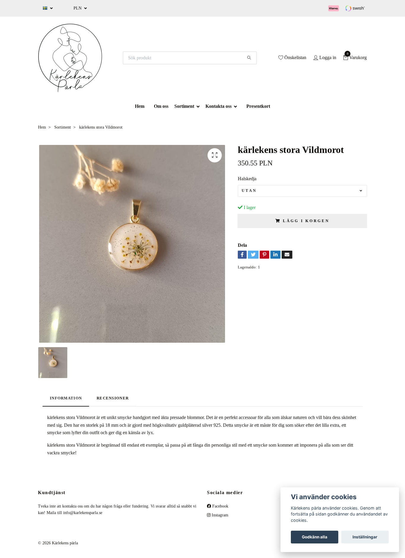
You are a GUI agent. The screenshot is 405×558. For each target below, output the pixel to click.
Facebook (219, 506)
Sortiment (184, 106)
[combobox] (302, 191)
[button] (199, 106)
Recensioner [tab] (113, 398)
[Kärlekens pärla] (70, 58)
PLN (78, 8)
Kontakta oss (218, 106)
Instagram (219, 515)
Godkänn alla (314, 537)
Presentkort (258, 106)
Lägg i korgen (306, 221)
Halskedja (247, 178)
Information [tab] (66, 398)
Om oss (161, 106)
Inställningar (365, 537)
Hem (139, 106)
